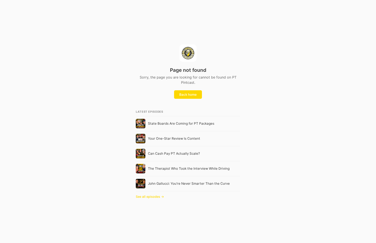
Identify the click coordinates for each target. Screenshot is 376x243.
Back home (188, 94)
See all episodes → (150, 196)
